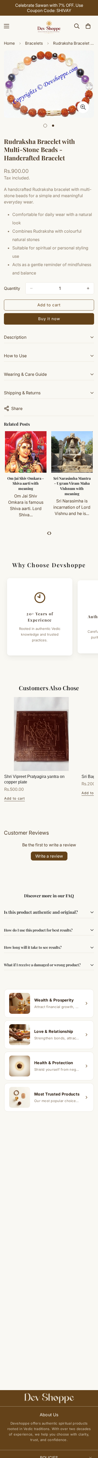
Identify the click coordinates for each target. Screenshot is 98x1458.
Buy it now (49, 318)
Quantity (12, 288)
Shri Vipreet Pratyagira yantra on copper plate (34, 779)
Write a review (49, 856)
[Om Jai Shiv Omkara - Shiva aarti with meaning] (26, 452)
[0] (88, 26)
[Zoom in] (83, 107)
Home (9, 43)
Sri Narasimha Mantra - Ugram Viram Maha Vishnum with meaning (72, 486)
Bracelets (34, 43)
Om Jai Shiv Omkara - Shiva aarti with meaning (25, 483)
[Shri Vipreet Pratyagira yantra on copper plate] (41, 734)
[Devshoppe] (49, 26)
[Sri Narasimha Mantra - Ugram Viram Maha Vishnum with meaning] (72, 452)
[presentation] (48, 532)
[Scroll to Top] (88, 1430)
